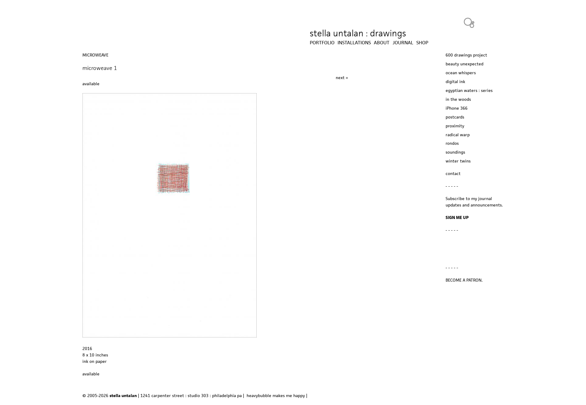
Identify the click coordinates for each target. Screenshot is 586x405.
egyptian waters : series (469, 90)
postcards (455, 117)
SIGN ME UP (457, 217)
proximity (455, 126)
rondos (452, 143)
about (381, 43)
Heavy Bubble (469, 22)
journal (402, 43)
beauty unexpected (464, 64)
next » (342, 77)
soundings (455, 152)
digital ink (455, 81)
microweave (95, 55)
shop (422, 43)
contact (453, 173)
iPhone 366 (457, 108)
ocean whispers (461, 72)
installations (354, 43)
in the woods (458, 99)
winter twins (458, 161)
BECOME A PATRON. (464, 280)
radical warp (458, 134)
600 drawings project (466, 55)
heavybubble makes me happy (276, 395)
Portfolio (322, 43)
